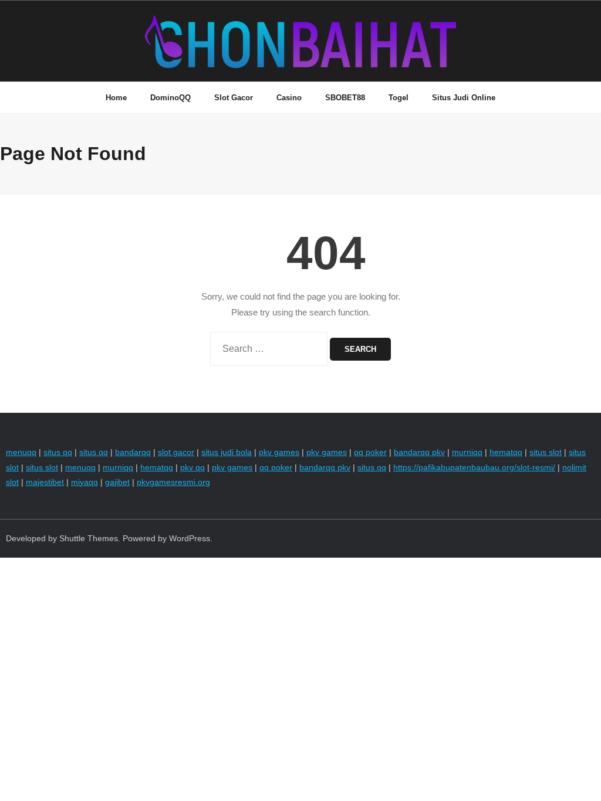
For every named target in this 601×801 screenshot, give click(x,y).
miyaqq (84, 482)
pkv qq (192, 467)
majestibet (45, 482)
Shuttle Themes (88, 538)
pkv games (279, 452)
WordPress (189, 538)
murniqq (467, 452)
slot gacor (176, 452)
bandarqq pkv (419, 452)
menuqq (21, 452)
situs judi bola (226, 452)
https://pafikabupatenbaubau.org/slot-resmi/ (474, 467)
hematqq (505, 452)
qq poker (370, 452)
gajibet (117, 482)
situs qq (57, 452)
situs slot (545, 452)
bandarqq (133, 452)
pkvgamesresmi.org (173, 482)
